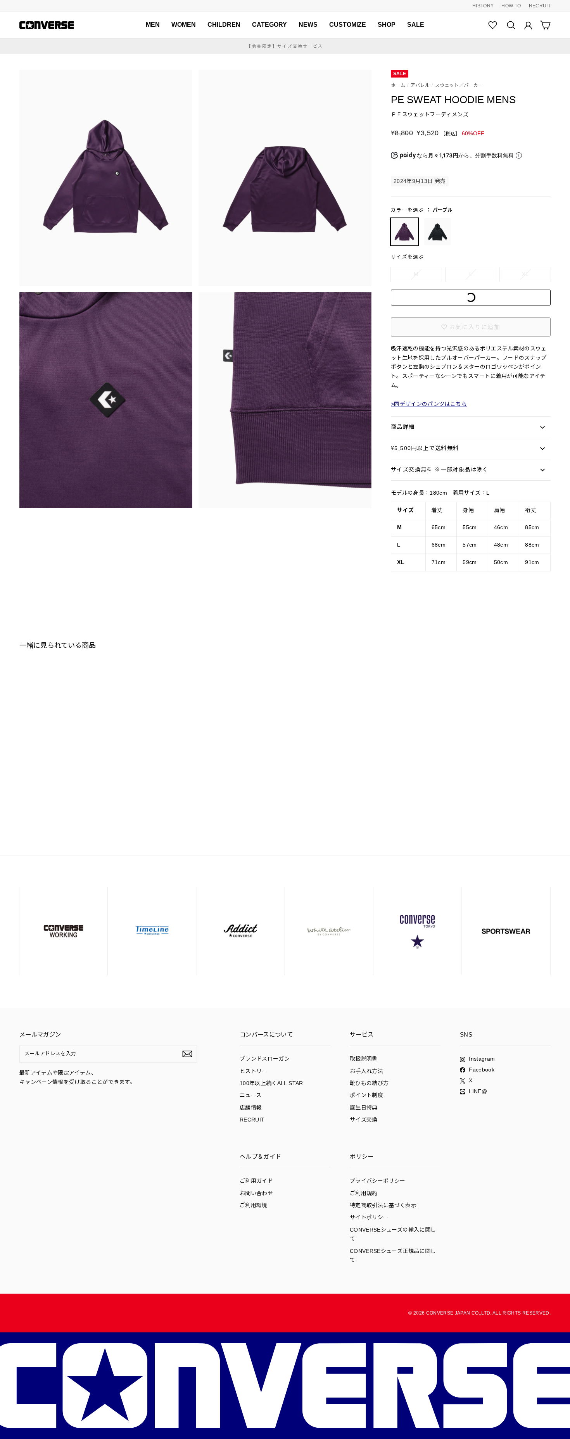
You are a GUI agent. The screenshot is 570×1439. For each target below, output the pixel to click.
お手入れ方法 (366, 1071)
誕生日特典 (364, 1107)
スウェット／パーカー (459, 85)
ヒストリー (254, 1071)
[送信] (187, 1054)
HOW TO (511, 6)
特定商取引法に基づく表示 (383, 1205)
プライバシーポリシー (378, 1181)
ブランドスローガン (265, 1059)
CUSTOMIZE (347, 24)
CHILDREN (223, 24)
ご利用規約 (364, 1193)
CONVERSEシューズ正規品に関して (393, 1255)
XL (525, 274)
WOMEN (183, 24)
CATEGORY (269, 24)
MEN (153, 24)
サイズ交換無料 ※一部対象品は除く (440, 469)
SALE (415, 24)
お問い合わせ (256, 1193)
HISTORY (483, 6)
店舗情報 (251, 1107)
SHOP (387, 24)
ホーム (398, 85)
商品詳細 (403, 427)
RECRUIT (540, 6)
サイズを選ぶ (407, 257)
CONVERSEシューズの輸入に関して (393, 1234)
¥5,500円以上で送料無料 (425, 448)
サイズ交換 (364, 1119)
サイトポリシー (369, 1217)
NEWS (308, 24)
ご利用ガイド (256, 1181)
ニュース (250, 1095)
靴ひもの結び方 (369, 1083)
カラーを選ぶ (422, 210)
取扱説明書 (364, 1059)
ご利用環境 (254, 1205)
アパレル (420, 85)
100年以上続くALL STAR (271, 1083)
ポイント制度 (366, 1095)
